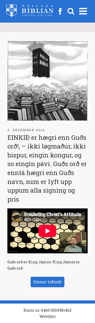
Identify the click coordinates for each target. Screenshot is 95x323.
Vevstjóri (47, 316)
